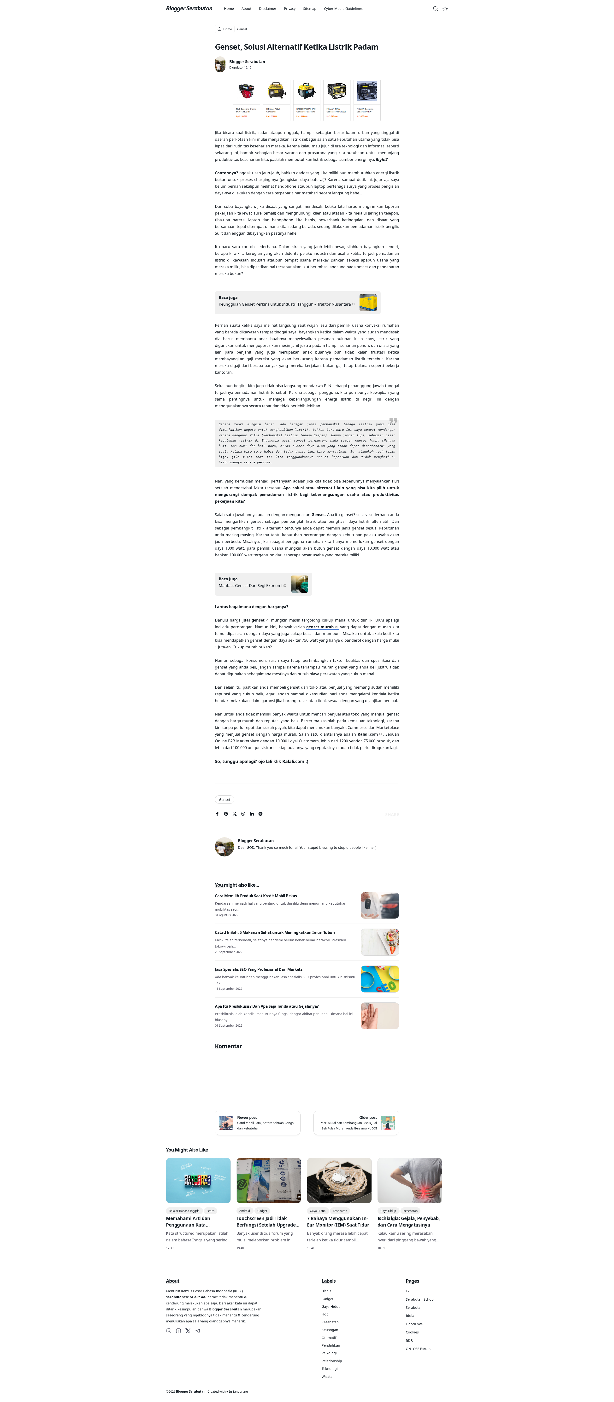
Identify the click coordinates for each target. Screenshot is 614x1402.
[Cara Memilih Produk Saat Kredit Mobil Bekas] (380, 905)
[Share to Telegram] (260, 814)
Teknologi (330, 1368)
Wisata (327, 1376)
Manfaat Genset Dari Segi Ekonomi (250, 585)
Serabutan (414, 1307)
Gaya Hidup (318, 1211)
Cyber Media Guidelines (343, 8)
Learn (210, 1211)
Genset (224, 799)
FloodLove (414, 1324)
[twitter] (234, 814)
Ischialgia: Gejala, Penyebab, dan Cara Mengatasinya (409, 1221)
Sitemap (309, 8)
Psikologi (329, 1353)
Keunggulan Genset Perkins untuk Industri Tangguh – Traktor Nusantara (285, 304)
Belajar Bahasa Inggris (184, 1211)
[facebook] (217, 814)
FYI (408, 1291)
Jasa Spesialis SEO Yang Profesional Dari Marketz (258, 969)
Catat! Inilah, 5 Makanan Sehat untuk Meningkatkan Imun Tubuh (275, 932)
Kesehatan (340, 1211)
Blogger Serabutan (189, 8)
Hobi (326, 1314)
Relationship (332, 1361)
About (246, 8)
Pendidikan (331, 1345)
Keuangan (330, 1329)
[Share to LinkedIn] (251, 814)
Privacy (289, 8)
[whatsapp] (243, 814)
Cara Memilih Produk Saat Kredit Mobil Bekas (256, 895)
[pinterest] (226, 814)
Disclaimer (267, 8)
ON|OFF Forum (418, 1348)
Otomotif (329, 1337)
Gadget (262, 1211)
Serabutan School (420, 1299)
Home (229, 8)
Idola (410, 1315)
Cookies (412, 1332)
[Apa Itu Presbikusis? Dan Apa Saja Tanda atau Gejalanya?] (380, 1016)
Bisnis (326, 1291)
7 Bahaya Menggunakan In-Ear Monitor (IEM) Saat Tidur (338, 1221)
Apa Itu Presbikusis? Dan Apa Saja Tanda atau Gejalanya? (267, 1006)
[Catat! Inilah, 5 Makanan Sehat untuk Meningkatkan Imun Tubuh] (380, 942)
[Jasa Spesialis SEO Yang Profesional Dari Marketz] (380, 979)
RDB (409, 1340)
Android (245, 1211)
